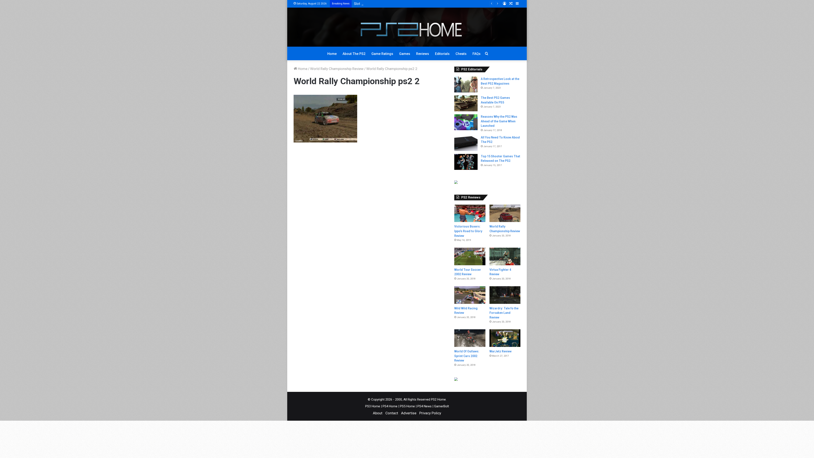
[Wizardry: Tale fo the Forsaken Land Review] (504, 295)
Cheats (461, 54)
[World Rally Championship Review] (504, 213)
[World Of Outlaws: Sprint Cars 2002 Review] (469, 338)
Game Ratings (382, 54)
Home (332, 54)
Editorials (442, 54)
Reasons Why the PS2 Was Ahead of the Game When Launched (499, 121)
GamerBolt (441, 406)
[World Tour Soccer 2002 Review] (469, 256)
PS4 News (424, 406)
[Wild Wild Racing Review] (469, 295)
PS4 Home (390, 406)
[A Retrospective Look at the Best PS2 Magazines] (466, 84)
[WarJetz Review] (504, 338)
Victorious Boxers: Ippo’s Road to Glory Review (468, 231)
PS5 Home (407, 406)
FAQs (477, 54)
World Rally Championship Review (337, 69)
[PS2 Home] (407, 27)
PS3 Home (372, 406)
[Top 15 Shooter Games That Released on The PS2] (466, 162)
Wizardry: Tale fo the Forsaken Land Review (504, 313)
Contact (391, 413)
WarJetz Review (500, 351)
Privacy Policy (430, 413)
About (377, 413)
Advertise (408, 413)
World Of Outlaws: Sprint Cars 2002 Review (466, 356)
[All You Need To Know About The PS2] (466, 143)
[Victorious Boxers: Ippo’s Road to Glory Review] (469, 213)
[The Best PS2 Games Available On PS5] (466, 103)
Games (404, 54)
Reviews (422, 54)
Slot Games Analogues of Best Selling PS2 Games (394, 3)
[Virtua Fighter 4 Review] (504, 256)
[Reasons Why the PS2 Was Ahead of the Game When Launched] (466, 122)
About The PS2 (354, 54)
